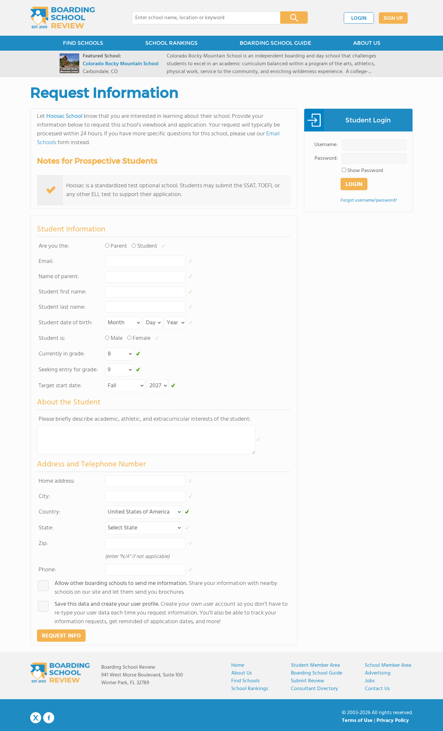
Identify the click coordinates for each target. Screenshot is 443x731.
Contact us (377, 689)
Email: (46, 261)
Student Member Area (315, 665)
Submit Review (307, 681)
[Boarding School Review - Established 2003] (62, 18)
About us (241, 673)
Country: (49, 512)
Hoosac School (64, 116)
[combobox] (201, 17)
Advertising (377, 673)
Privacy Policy (393, 720)
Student (147, 246)
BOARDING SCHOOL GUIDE (275, 43)
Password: (326, 158)
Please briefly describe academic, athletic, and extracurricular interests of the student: (145, 419)
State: (46, 528)
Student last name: (62, 307)
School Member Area (388, 665)
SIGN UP (393, 18)
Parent (119, 246)
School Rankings (249, 689)
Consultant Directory (314, 689)
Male (117, 338)
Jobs (370, 681)
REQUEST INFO (61, 636)
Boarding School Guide (316, 673)
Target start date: (60, 385)
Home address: (57, 481)
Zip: (43, 543)
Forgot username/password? (369, 200)
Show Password (365, 171)
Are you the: (54, 246)
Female (141, 338)
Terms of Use (357, 720)
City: (44, 496)
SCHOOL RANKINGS (171, 43)
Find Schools (245, 681)
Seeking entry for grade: (68, 370)
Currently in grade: (62, 354)
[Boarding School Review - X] (35, 718)
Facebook (48, 718)
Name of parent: (59, 276)
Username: (326, 145)
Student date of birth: (65, 323)
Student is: (52, 338)
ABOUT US (366, 43)
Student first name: (62, 292)
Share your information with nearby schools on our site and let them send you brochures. (165, 588)
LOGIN (358, 18)
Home (237, 665)
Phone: (47, 570)
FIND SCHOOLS (83, 43)
